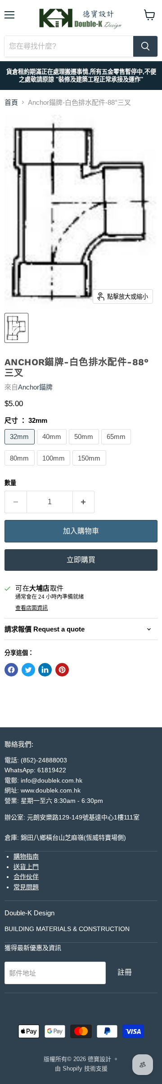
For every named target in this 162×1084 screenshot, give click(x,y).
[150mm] (90, 467)
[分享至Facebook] (11, 669)
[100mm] (55, 467)
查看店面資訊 (31, 608)
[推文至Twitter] (28, 669)
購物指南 (26, 856)
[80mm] (20, 467)
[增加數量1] (84, 502)
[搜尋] (145, 46)
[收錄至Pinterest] (62, 669)
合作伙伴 (26, 876)
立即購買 (81, 559)
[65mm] (117, 446)
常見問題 (26, 887)
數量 (10, 482)
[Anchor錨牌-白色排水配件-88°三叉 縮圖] (16, 328)
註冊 (124, 972)
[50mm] (85, 446)
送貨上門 (26, 866)
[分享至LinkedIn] (45, 669)
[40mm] (53, 446)
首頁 (11, 102)
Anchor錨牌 (35, 387)
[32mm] (20, 446)
